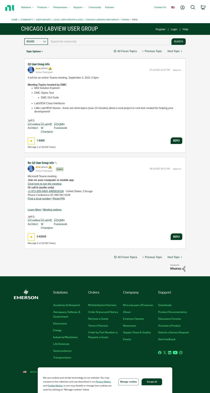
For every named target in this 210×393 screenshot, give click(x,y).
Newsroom (129, 325)
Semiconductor (62, 350)
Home (14, 19)
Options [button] (176, 70)
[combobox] (109, 41)
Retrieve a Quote (98, 318)
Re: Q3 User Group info (41, 163)
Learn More (34, 209)
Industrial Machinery (65, 337)
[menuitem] (27, 8)
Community (27, 19)
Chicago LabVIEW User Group (102, 19)
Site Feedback (167, 339)
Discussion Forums (169, 318)
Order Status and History (103, 312)
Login (174, 29)
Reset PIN (59, 198)
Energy (57, 330)
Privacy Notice (103, 381)
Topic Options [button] (33, 51)
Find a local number (39, 198)
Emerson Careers (133, 318)
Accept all (152, 382)
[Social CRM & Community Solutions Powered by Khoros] (177, 267)
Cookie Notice (55, 385)
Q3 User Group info (39, 64)
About (127, 312)
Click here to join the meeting (45, 183)
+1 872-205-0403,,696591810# (46, 191)
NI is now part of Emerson (138, 305)
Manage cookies (128, 382)
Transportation (62, 357)
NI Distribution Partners (102, 305)
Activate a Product (169, 325)
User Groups (43, 19)
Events (127, 339)
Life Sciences (61, 343)
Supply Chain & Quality (137, 332)
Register (161, 29)
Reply (176, 140)
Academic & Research (66, 305)
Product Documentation (172, 312)
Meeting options (52, 209)
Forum (125, 19)
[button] (31, 141)
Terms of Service (98, 325)
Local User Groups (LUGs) (68, 19)
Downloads (165, 305)
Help (185, 29)
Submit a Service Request (173, 332)
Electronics (60, 323)
